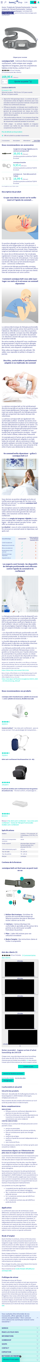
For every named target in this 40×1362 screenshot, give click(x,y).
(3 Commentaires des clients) (11, 72)
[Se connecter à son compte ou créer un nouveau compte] (38, 2)
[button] (2, 2)
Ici (27, 1060)
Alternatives (26, 140)
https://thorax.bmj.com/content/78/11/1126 (15, 670)
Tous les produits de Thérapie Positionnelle (19, 8)
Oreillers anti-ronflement (10, 825)
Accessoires (6, 140)
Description (16, 140)
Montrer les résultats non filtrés (13, 1073)
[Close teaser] (20, 1357)
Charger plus (7, 1080)
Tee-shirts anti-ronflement (17, 821)
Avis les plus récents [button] (8, 1078)
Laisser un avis (28, 1066)
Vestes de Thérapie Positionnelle (22, 823)
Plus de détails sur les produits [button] (12, 132)
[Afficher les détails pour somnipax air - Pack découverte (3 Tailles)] (6, 183)
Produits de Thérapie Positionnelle (18, 7)
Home (4, 7)
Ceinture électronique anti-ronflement (17, 10)
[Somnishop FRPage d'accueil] (15, 2)
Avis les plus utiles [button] (20, 1078)
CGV (3, 1306)
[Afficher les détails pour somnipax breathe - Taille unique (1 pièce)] (6, 170)
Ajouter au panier (21, 81)
